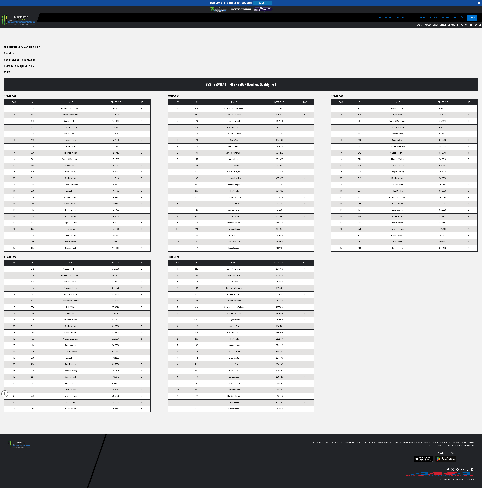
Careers (315, 442)
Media (448, 17)
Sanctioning (469, 442)
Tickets (472, 17)
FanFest (443, 25)
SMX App (420, 25)
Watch (422, 17)
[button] (241, 3)
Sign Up (262, 2)
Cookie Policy (407, 442)
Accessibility (395, 442)
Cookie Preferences (422, 442)
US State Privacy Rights (379, 442)
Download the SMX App (464, 445)
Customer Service (347, 442)
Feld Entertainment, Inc (453, 479)
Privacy (365, 442)
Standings (414, 17)
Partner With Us (331, 442)
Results (404, 17)
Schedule (388, 17)
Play (435, 17)
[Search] (462, 17)
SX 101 (441, 17)
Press (321, 442)
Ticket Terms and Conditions (441, 445)
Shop (429, 17)
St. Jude (451, 25)
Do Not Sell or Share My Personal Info (447, 442)
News (397, 17)
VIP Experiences (431, 25)
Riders (380, 17)
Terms (358, 442)
